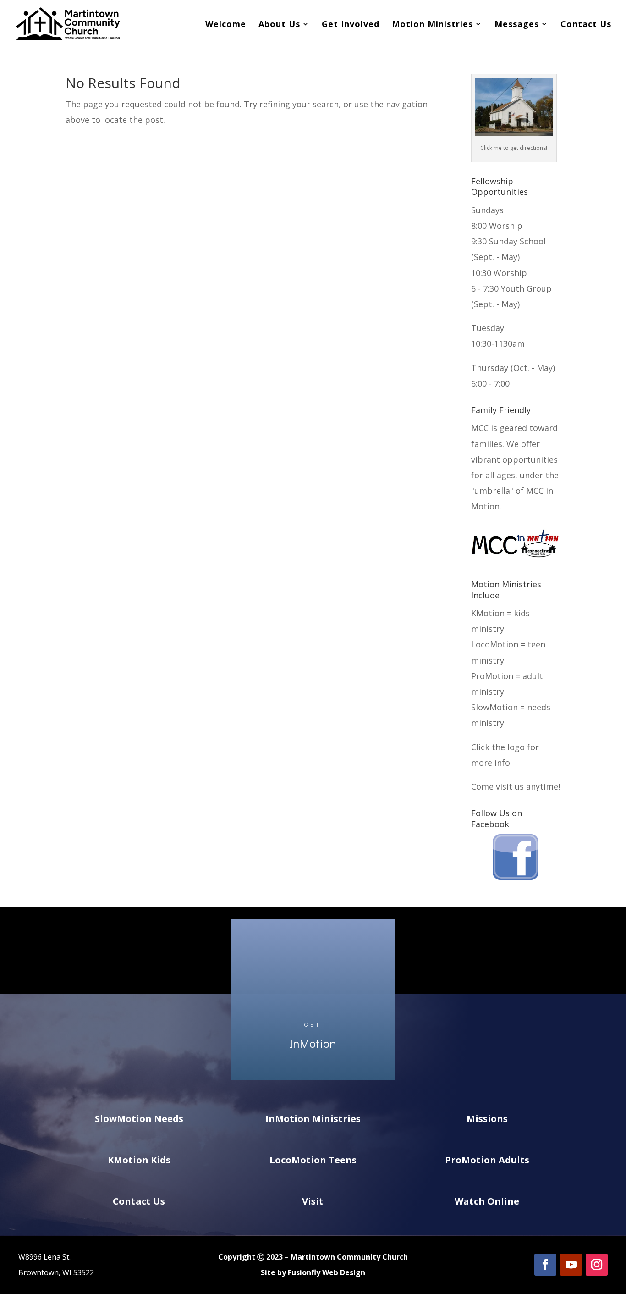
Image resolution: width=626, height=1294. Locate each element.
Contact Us (585, 25)
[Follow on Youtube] (571, 1265)
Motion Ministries (432, 25)
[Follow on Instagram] (597, 1265)
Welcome (225, 25)
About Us (279, 25)
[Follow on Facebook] (545, 1265)
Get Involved (350, 25)
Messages (516, 25)
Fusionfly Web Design (326, 1272)
